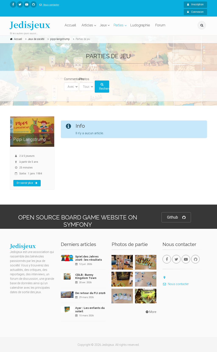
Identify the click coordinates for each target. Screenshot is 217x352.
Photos (84, 79)
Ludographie (140, 25)
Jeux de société (36, 39)
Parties (119, 25)
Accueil (70, 25)
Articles (87, 25)
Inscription (197, 4)
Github (172, 217)
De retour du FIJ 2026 (90, 293)
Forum (160, 25)
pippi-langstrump (60, 39)
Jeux (103, 25)
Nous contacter (51, 4)
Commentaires (74, 79)
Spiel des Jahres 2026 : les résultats (88, 258)
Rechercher (104, 88)
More (152, 312)
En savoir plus (25, 182)
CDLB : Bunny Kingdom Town (85, 276)
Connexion (197, 11)
